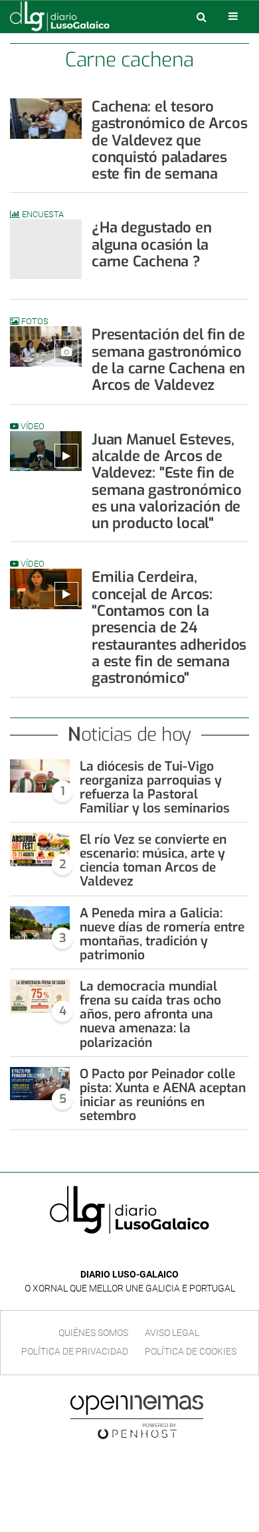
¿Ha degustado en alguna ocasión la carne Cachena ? (151, 244)
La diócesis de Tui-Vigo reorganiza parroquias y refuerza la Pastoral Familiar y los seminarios (155, 787)
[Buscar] (201, 17)
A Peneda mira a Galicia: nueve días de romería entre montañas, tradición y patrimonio (162, 934)
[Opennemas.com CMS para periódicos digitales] (136, 1416)
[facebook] (119, 1254)
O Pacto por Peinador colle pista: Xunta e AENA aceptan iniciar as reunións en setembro (163, 1095)
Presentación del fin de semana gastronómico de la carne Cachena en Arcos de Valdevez (168, 360)
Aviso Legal (172, 1332)
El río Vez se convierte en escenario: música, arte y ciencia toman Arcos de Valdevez (153, 860)
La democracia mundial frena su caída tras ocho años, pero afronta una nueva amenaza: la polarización (150, 1014)
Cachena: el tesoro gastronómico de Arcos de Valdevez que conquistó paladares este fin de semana (169, 140)
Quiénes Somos (93, 1332)
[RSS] (160, 1254)
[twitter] (139, 1254)
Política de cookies (190, 1351)
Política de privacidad (74, 1351)
